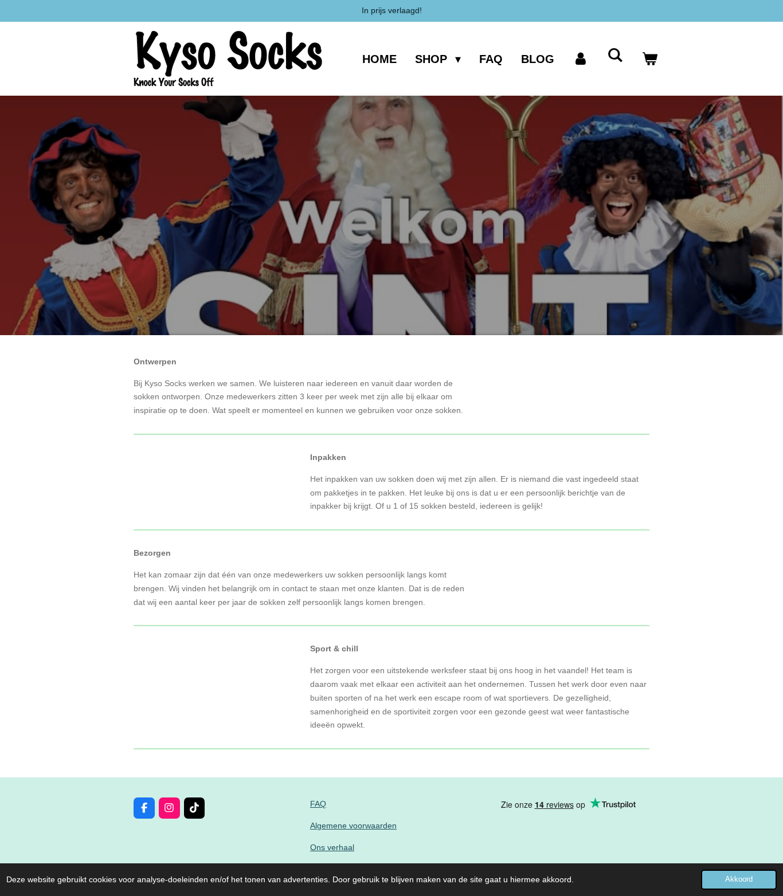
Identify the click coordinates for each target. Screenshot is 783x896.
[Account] (580, 58)
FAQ (318, 803)
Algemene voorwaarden (353, 825)
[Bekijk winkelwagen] (649, 58)
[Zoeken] (615, 55)
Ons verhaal (332, 847)
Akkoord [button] (739, 879)
